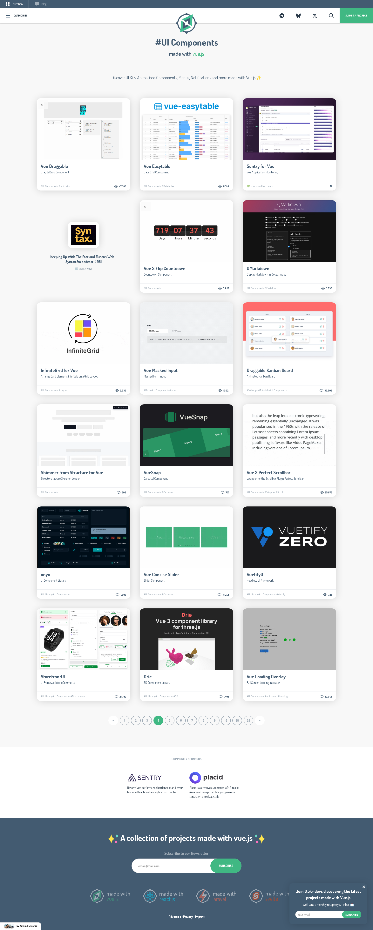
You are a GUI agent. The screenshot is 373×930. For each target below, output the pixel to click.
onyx (45, 574)
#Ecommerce (78, 696)
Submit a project (356, 15)
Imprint (200, 916)
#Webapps (252, 390)
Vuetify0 (255, 574)
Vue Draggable (54, 166)
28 (237, 720)
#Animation (65, 186)
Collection (17, 4)
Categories (20, 15)
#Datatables (168, 186)
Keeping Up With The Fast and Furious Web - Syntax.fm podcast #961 (83, 259)
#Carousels (167, 492)
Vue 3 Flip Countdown (165, 268)
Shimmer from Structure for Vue (72, 472)
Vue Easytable (157, 166)
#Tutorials (263, 390)
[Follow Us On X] (315, 15)
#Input (172, 390)
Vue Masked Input (161, 370)
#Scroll (279, 492)
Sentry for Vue (261, 166)
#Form (147, 390)
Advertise (175, 916)
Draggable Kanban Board (270, 370)
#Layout (63, 390)
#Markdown (271, 288)
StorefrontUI (53, 676)
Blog (43, 4)
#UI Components (49, 186)
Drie (148, 676)
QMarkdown (258, 268)
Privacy (188, 916)
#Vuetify (280, 594)
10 (226, 720)
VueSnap (152, 472)
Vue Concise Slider (161, 574)
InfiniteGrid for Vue (59, 370)
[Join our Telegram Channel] (282, 15)
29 (248, 720)
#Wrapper (270, 492)
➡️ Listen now (83, 269)
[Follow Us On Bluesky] (298, 15)
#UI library (46, 594)
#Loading (283, 696)
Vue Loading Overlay (266, 676)
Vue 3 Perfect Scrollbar (268, 472)
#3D (175, 696)
